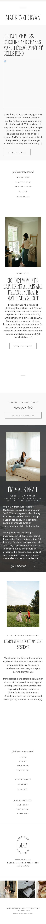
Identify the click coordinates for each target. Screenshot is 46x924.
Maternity (23, 273)
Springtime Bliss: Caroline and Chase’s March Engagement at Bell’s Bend (23, 44)
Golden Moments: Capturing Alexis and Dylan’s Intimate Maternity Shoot (23, 289)
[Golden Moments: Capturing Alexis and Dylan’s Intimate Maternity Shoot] (23, 242)
